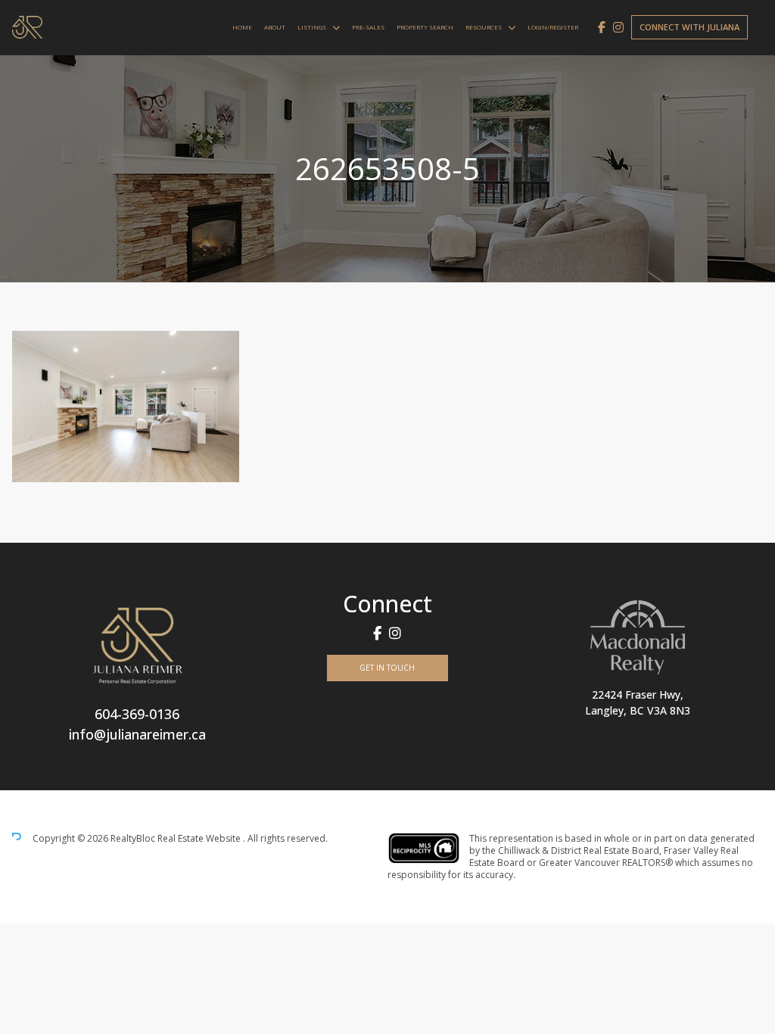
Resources (483, 27)
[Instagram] (618, 27)
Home (242, 27)
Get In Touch (387, 667)
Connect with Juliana (689, 27)
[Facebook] (601, 27)
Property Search (425, 27)
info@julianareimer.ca (137, 734)
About (274, 27)
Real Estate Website (200, 838)
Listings (311, 27)
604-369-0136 (137, 714)
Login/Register (553, 27)
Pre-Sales (368, 27)
